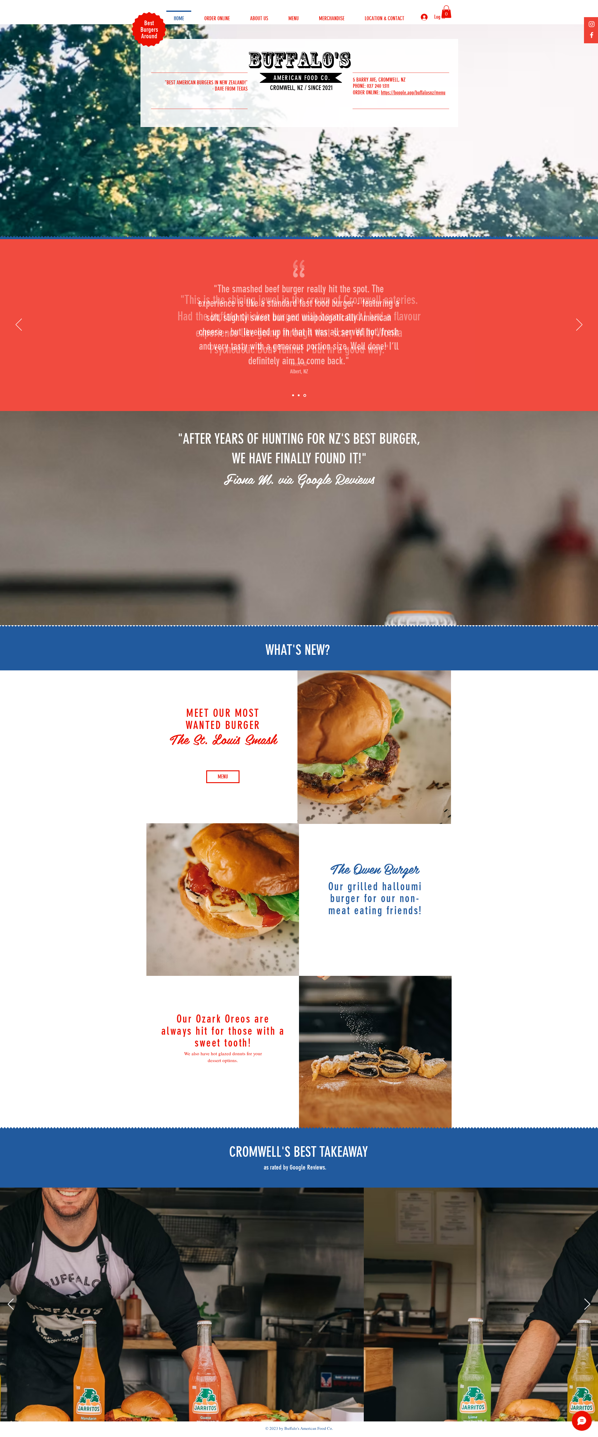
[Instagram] (592, 24)
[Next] (579, 325)
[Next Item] (587, 1304)
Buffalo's (299, 60)
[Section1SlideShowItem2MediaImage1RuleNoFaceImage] (299, 395)
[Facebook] (592, 35)
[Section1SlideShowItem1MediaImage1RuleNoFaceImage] (293, 395)
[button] (446, 11)
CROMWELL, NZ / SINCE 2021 (301, 88)
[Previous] (19, 325)
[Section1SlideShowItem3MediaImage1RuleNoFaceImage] (304, 395)
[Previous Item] (10, 1304)
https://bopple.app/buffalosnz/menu (413, 92)
